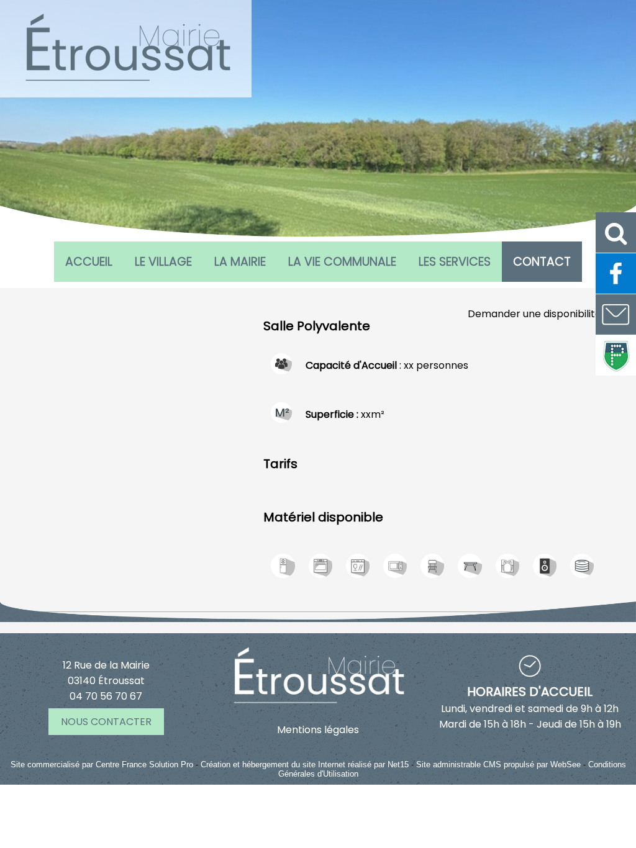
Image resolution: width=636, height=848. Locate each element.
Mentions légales (318, 730)
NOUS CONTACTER (106, 722)
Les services (455, 261)
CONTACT (542, 261)
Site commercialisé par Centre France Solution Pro (102, 764)
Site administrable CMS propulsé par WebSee (498, 764)
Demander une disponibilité (534, 314)
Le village (163, 261)
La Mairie (240, 261)
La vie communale (342, 261)
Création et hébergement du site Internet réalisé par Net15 (305, 764)
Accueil (88, 261)
